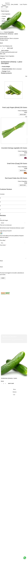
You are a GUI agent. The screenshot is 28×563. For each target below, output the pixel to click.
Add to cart (10, 48)
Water (3, 23)
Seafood (4, 16)
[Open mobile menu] (1, 4)
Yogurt (3, 18)
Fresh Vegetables (6, 14)
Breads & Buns (5, 21)
